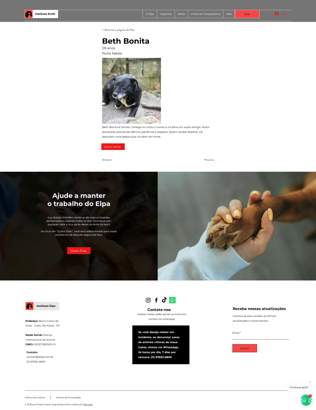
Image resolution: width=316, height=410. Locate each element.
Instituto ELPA (45, 13)
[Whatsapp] (172, 300)
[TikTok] (164, 300)
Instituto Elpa (46, 306)
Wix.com (88, 404)
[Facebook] (156, 300)
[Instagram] (148, 300)
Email (235, 333)
